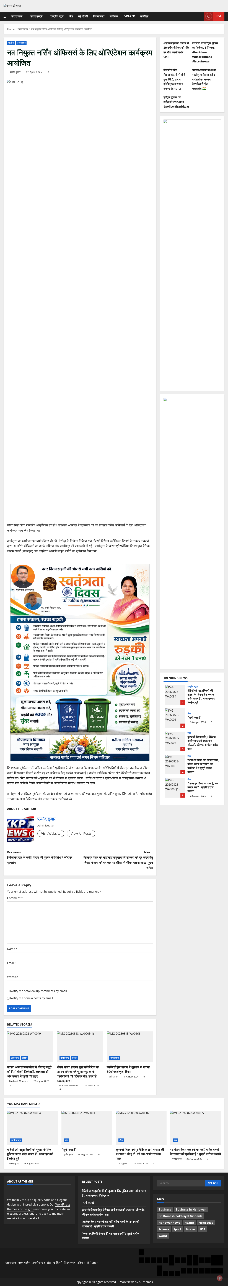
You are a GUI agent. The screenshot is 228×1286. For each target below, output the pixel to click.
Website (12, 977)
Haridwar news (169, 1223)
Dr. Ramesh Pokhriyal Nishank (180, 1216)
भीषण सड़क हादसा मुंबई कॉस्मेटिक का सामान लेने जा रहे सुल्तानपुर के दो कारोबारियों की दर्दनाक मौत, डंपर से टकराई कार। (78, 1074)
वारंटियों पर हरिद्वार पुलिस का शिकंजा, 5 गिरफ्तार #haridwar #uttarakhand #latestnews (205, 52)
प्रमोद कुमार (15, 72)
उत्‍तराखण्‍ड (16, 16)
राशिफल (114, 16)
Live (219, 16)
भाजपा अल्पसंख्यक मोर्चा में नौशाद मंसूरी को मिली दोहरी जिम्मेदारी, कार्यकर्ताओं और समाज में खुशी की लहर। (29, 1071)
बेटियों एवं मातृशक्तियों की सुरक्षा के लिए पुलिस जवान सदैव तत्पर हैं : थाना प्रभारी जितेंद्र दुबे (175, 695)
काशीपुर (144, 16)
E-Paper (129, 16)
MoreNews (127, 1282)
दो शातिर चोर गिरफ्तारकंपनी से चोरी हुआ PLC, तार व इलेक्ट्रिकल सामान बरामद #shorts (174, 79)
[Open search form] (201, 16)
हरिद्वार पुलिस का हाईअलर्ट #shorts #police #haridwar (176, 101)
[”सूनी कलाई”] (86, 1128)
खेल (71, 16)
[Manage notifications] (219, 1278)
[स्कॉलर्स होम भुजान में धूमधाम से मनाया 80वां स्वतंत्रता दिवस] (130, 1046)
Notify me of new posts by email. (32, 998)
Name (12, 949)
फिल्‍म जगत (98, 16)
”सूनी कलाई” (175, 718)
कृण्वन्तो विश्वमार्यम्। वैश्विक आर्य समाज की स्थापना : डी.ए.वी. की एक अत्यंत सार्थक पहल (175, 741)
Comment (15, 898)
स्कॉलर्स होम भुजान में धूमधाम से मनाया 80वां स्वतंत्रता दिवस (128, 1069)
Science (164, 1229)
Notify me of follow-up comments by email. (39, 991)
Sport (177, 1229)
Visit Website (51, 833)
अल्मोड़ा (11, 42)
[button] (6, 16)
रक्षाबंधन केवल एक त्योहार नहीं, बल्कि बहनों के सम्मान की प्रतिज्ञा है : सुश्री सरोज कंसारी (175, 764)
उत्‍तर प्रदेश (36, 16)
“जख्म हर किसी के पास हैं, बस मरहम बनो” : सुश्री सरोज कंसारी (175, 788)
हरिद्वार (24, 1057)
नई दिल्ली (83, 16)
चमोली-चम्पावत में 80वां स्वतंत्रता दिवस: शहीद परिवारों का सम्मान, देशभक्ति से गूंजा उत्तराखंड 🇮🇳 (204, 79)
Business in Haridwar (191, 1209)
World (163, 1236)
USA (203, 1229)
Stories (190, 1229)
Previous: (39, 857)
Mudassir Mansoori (18, 1081)
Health (189, 1223)
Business (165, 1209)
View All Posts (81, 833)
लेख (189, 713)
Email (12, 963)
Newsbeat (206, 1223)
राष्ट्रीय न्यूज (56, 16)
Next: (118, 860)
